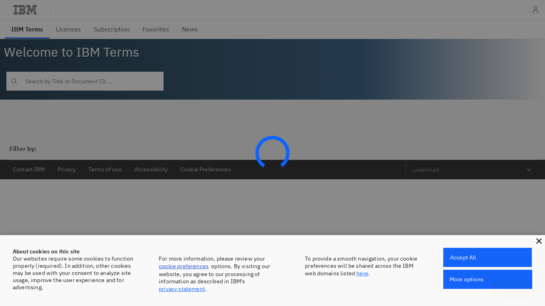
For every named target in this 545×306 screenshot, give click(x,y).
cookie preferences (184, 266)
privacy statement (182, 288)
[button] (539, 241)
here (362, 273)
